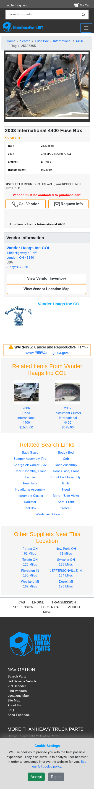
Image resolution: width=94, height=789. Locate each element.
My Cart (85, 5)
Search (25, 41)
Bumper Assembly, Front (31, 458)
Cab (66, 458)
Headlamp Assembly (30, 489)
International (62, 41)
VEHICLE (74, 607)
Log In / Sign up (15, 5)
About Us (14, 705)
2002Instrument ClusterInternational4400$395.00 (68, 417)
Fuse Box (42, 41)
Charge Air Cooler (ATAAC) (33, 465)
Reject (56, 777)
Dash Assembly (66, 465)
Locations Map (18, 695)
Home (11, 41)
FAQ (11, 710)
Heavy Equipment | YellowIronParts (33, 736)
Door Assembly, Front (30, 471)
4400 (79, 41)
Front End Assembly (66, 477)
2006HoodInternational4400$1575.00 (26, 417)
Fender (30, 477)
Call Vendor (28, 204)
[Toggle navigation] (86, 28)
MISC (47, 612)
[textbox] (19, 14)
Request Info (71, 204)
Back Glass (30, 452)
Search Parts (17, 676)
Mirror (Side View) (66, 495)
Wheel (65, 508)
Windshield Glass (48, 514)
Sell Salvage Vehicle (22, 681)
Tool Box (30, 508)
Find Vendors (17, 691)
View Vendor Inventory (46, 278)
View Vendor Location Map (47, 289)
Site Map (14, 700)
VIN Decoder (17, 686)
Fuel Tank (30, 483)
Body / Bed (66, 452)
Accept (36, 777)
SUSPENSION (23, 607)
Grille (66, 483)
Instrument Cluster (30, 495)
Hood (66, 489)
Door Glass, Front (66, 471)
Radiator (30, 502)
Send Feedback (19, 715)
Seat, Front (66, 502)
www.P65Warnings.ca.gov (47, 353)
